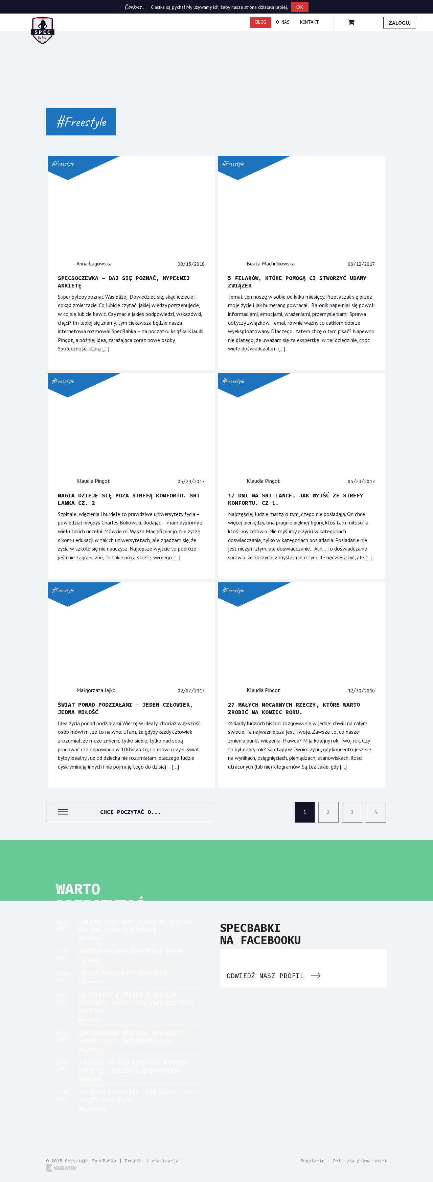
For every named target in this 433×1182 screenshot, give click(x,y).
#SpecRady (88, 960)
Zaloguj (400, 22)
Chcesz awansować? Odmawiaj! (123, 973)
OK (299, 6)
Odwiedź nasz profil (267, 976)
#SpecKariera (92, 982)
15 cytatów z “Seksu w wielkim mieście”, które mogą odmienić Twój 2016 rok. (135, 1003)
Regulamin (312, 1160)
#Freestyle (62, 163)
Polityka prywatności (360, 1160)
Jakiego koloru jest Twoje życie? (132, 951)
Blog (260, 22)
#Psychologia (92, 1049)
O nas (283, 22)
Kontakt (309, 22)
